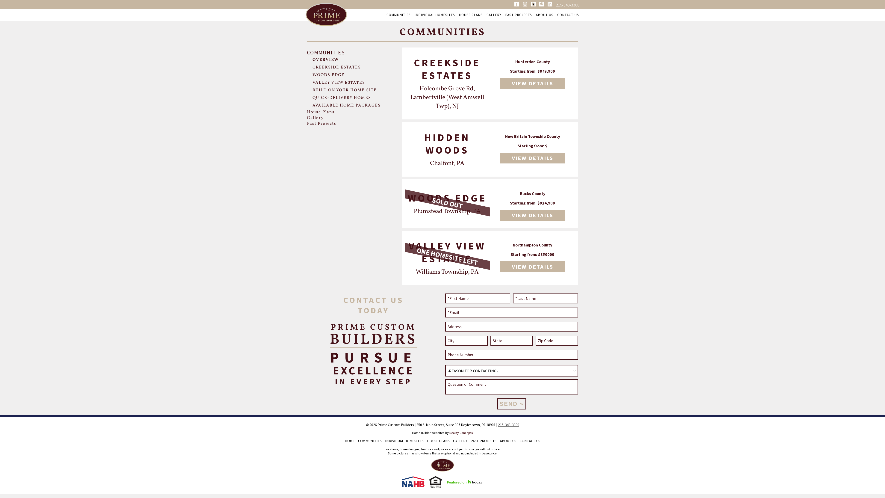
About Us (544, 15)
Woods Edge (329, 75)
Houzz (533, 4)
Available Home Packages (347, 105)
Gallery (494, 15)
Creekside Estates (337, 67)
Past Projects (518, 15)
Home (350, 441)
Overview (326, 60)
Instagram (525, 4)
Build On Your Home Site (345, 90)
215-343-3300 (567, 5)
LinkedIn (550, 4)
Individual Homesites (435, 15)
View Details (532, 83)
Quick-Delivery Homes (342, 98)
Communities (398, 15)
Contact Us (568, 15)
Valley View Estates (339, 83)
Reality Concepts (461, 433)
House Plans (471, 15)
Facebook (516, 4)
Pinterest (541, 4)
